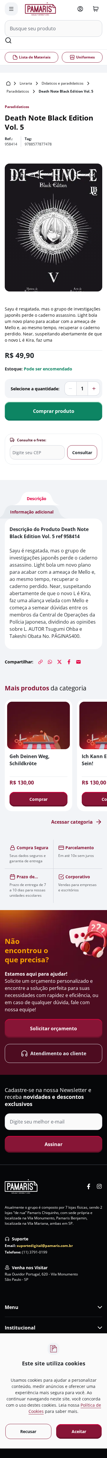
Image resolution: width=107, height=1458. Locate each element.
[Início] (8, 83)
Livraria (26, 83)
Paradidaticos (18, 91)
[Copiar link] (40, 662)
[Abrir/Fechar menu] (11, 8)
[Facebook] (69, 662)
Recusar (28, 1431)
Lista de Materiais (35, 57)
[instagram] (99, 1186)
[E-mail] (78, 662)
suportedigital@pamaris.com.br (45, 1245)
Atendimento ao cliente (58, 1053)
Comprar (38, 799)
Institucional (20, 1327)
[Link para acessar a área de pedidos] (80, 8)
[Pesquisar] (8, 40)
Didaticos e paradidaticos (63, 83)
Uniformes (85, 57)
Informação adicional (32, 512)
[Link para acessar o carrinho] (95, 8)
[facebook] (89, 1186)
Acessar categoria (72, 822)
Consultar (82, 452)
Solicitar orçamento (53, 1028)
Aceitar (79, 1431)
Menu (11, 1307)
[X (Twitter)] (59, 662)
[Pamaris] (21, 1186)
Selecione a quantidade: (35, 389)
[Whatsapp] (50, 662)
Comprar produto (53, 411)
